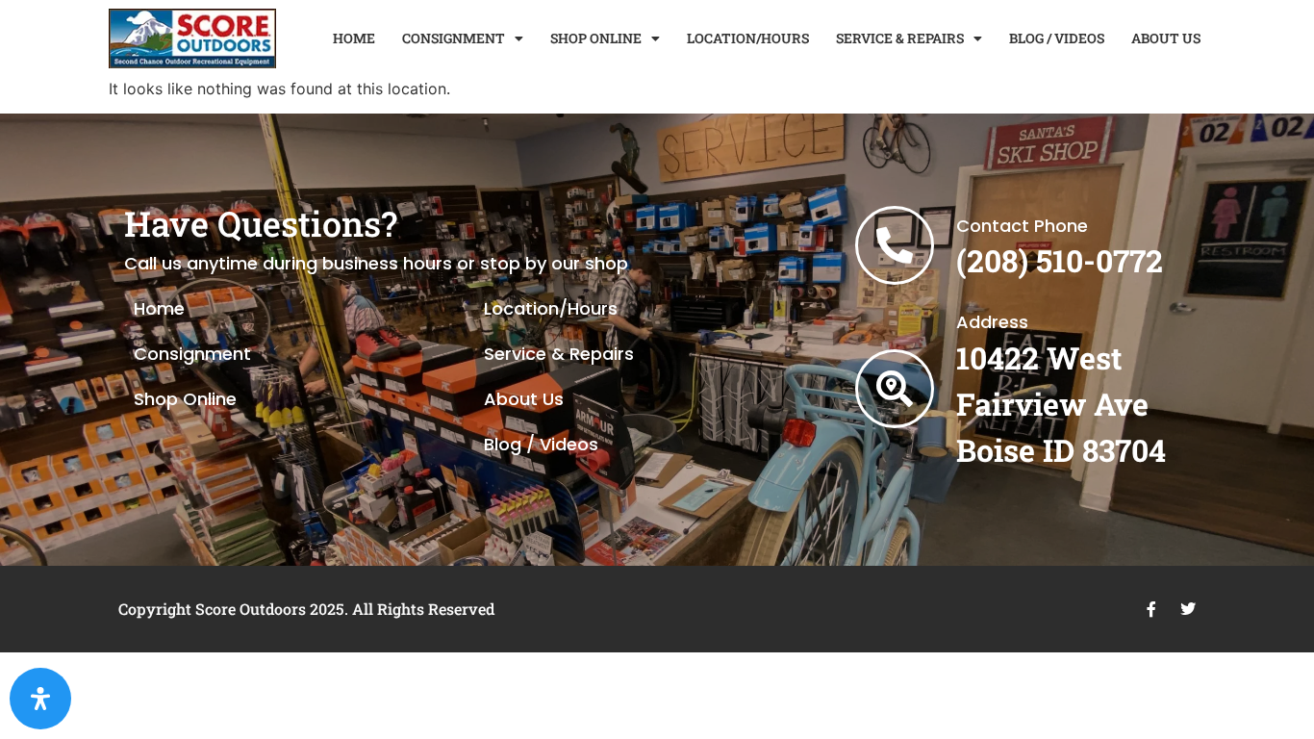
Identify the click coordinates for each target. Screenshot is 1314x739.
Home (159, 308)
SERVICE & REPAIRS (900, 38)
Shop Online (185, 399)
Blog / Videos (541, 444)
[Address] (894, 388)
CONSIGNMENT (453, 38)
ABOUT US (1165, 38)
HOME (354, 38)
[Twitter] (1188, 609)
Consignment (192, 354)
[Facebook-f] (1151, 609)
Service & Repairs (559, 354)
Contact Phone (1022, 226)
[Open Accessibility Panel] (40, 698)
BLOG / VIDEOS (1056, 38)
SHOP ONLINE (596, 38)
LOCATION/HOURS (748, 38)
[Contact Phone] (894, 245)
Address (992, 322)
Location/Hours (551, 308)
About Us (524, 399)
